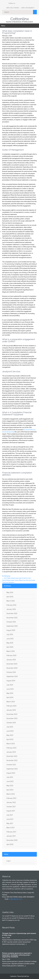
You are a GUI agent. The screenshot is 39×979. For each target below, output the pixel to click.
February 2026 (11, 605)
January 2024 (11, 710)
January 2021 (11, 836)
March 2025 (10, 651)
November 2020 (11, 840)
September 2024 (12, 676)
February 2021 (11, 832)
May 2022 (9, 785)
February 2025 (11, 655)
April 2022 (9, 790)
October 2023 (11, 723)
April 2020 (9, 844)
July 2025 (9, 634)
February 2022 (11, 798)
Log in (8, 861)
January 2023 (11, 752)
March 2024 (10, 702)
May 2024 (9, 693)
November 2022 (11, 760)
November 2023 (11, 718)
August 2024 (10, 681)
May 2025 (9, 643)
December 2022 (11, 756)
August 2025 (10, 630)
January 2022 (11, 802)
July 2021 (9, 815)
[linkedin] (28, 3)
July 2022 (9, 777)
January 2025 (11, 660)
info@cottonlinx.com (15, 899)
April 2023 (9, 739)
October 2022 (11, 764)
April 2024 (9, 697)
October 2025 (11, 622)
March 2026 (10, 601)
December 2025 (11, 613)
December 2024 (11, 664)
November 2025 (11, 618)
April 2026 (9, 597)
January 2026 (11, 609)
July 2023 (9, 727)
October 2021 (11, 806)
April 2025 (9, 647)
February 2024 (11, 706)
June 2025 (10, 639)
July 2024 (9, 685)
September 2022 (12, 769)
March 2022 (10, 794)
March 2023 (10, 744)
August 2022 (10, 773)
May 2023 (9, 735)
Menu (3, 26)
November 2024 (11, 668)
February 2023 (11, 748)
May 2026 (9, 592)
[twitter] (21, 3)
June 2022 (10, 781)
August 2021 (10, 811)
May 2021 (9, 823)
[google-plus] (25, 3)
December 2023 (11, 714)
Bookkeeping (6, 576)
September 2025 (12, 626)
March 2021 (10, 827)
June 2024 (10, 689)
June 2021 (10, 819)
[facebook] (18, 3)
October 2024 (11, 672)
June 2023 (10, 731)
